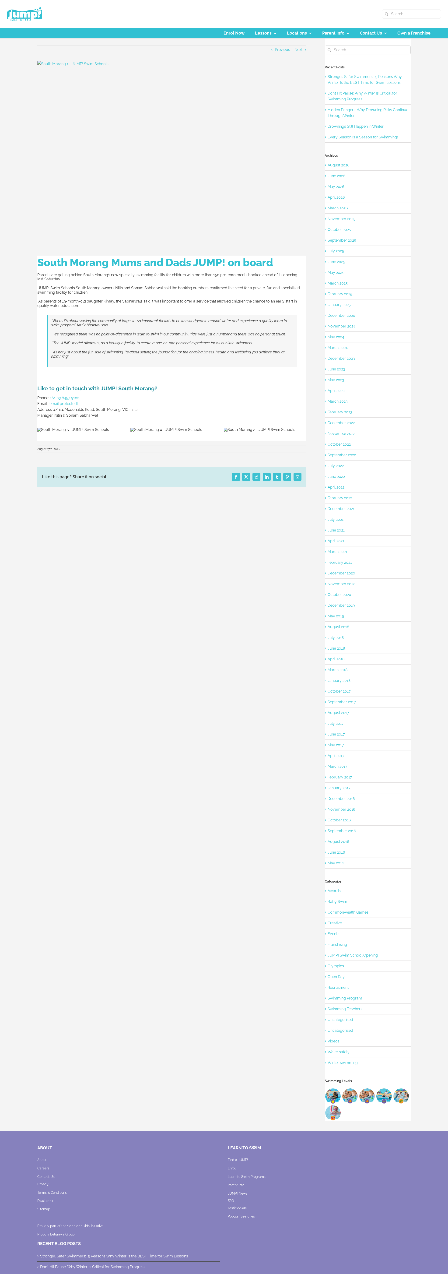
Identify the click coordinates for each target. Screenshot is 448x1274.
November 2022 (341, 433)
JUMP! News (237, 1193)
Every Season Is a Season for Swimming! (363, 137)
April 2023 (336, 390)
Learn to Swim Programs (247, 1177)
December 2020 (341, 573)
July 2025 (336, 251)
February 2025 (340, 294)
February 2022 (340, 498)
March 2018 (337, 670)
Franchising (337, 944)
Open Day (336, 977)
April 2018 (336, 659)
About (41, 1160)
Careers (43, 1168)
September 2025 (342, 240)
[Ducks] (350, 1096)
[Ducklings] (333, 1096)
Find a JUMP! (238, 1160)
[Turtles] (401, 1096)
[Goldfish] (367, 1096)
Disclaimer (45, 1201)
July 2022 (336, 466)
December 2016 (341, 798)
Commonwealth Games (348, 912)
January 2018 (339, 680)
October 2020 (339, 594)
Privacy (43, 1184)
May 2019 (336, 616)
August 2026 (339, 165)
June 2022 (336, 476)
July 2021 (335, 519)
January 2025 (339, 305)
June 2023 (336, 369)
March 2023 (338, 401)
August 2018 (338, 627)
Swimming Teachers (345, 1009)
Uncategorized (340, 1030)
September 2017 (342, 702)
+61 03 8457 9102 (64, 398)
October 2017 (339, 691)
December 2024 (341, 315)
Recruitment (338, 987)
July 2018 (336, 637)
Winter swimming (343, 1062)
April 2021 (336, 541)
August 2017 (338, 713)
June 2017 (336, 734)
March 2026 (338, 208)
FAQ (231, 1201)
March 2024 (338, 347)
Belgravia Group (62, 1234)
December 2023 (341, 358)
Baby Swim (337, 901)
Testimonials (237, 1208)
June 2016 (336, 852)
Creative (335, 923)
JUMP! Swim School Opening (353, 955)
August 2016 (338, 841)
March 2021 (337, 551)
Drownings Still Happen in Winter (356, 126)
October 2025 (339, 229)
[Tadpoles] (384, 1096)
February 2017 (340, 777)
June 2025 (336, 262)
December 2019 (341, 605)
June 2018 (336, 648)
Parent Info (236, 1185)
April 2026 (336, 197)
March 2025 (338, 283)
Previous (282, 49)
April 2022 (336, 487)
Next (298, 49)
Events (333, 934)
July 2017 (336, 723)
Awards (334, 891)
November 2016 (341, 809)
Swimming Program (345, 998)
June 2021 (336, 530)
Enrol (232, 1168)
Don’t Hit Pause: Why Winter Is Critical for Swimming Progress (92, 1267)
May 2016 (336, 863)
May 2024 (336, 337)
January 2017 (339, 788)
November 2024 (341, 326)
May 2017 (336, 745)
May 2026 (336, 186)
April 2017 (336, 755)
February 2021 (340, 562)
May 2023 (336, 380)
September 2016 (342, 831)
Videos (334, 1041)
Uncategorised (340, 1019)
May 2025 (336, 272)
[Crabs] (333, 1113)
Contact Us (46, 1177)
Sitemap (43, 1209)
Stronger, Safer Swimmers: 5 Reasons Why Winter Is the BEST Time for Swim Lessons (114, 1256)
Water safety (339, 1052)
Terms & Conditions (52, 1192)
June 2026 (336, 176)
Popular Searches (241, 1216)
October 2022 (339, 444)
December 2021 (341, 509)
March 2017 (337, 766)
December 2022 (341, 423)
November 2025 (341, 219)
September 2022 (342, 455)
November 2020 (342, 584)
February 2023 (340, 412)
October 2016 (339, 820)
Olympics (336, 966)
